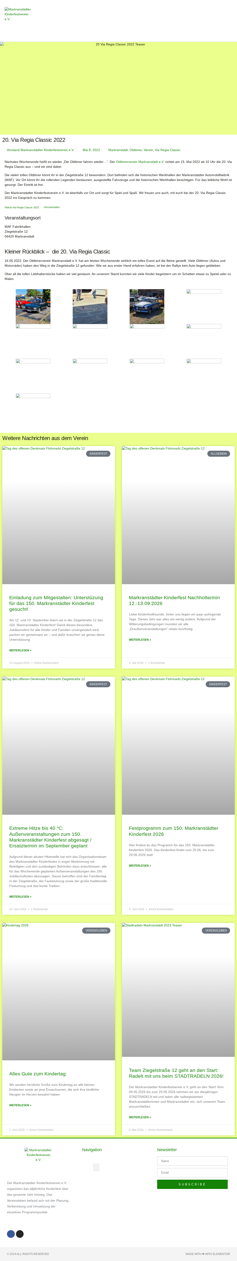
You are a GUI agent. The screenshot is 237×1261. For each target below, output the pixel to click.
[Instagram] (20, 1234)
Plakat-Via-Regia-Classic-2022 (22, 207)
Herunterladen (52, 207)
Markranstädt (118, 150)
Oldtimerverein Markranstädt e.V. (140, 162)
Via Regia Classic (167, 150)
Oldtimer (136, 150)
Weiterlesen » (20, 650)
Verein (148, 150)
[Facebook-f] (11, 1234)
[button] (159, 21)
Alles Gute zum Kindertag (37, 1073)
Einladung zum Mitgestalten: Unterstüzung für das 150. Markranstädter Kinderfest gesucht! (56, 603)
